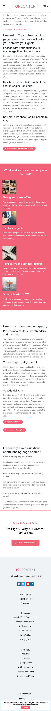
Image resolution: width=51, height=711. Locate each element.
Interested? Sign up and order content (19, 149)
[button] (3, 6)
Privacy (22, 698)
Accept (25, 707)
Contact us (25, 603)
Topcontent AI (25, 594)
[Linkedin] (32, 584)
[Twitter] (23, 584)
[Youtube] (28, 584)
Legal (30, 698)
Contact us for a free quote (14, 29)
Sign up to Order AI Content (25, 543)
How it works (26, 599)
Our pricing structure (13, 422)
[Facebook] (19, 584)
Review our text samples (14, 430)
